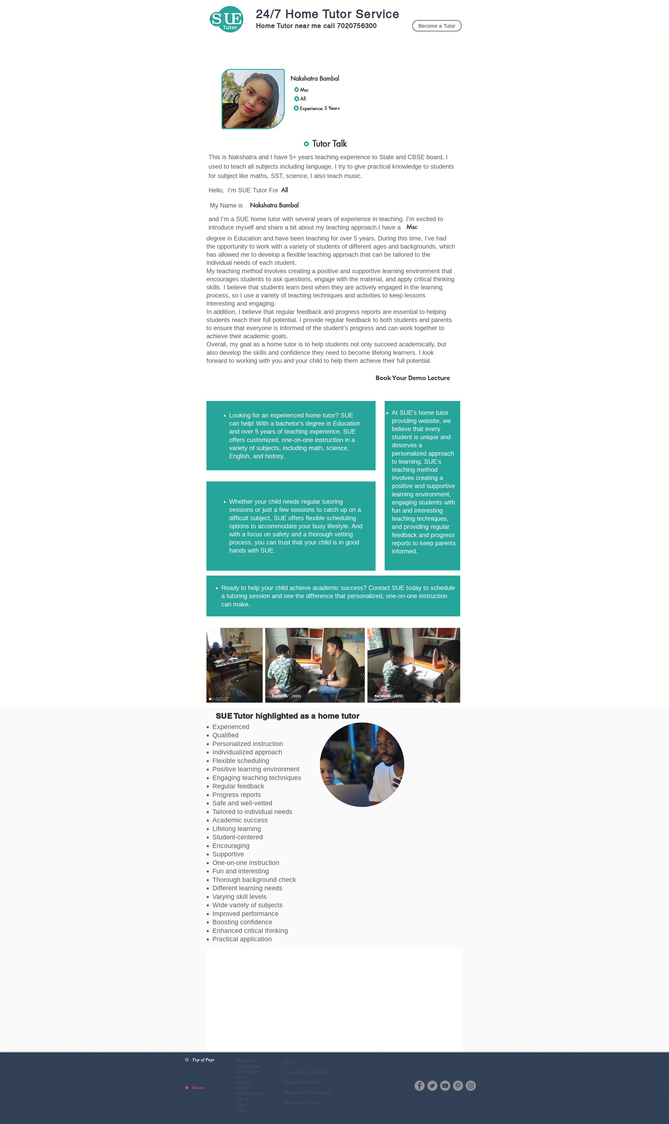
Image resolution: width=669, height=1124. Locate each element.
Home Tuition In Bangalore (307, 1092)
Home (289, 1062)
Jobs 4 (242, 1099)
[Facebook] (419, 1086)
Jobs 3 (242, 1088)
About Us (244, 1082)
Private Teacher (249, 1093)
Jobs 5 (242, 1104)
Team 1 (242, 1110)
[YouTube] (445, 1086)
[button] (437, 25)
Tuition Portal (247, 1066)
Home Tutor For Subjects (305, 1072)
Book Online (247, 1071)
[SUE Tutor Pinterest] (458, 1086)
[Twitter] (432, 1086)
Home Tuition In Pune (302, 1082)
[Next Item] (451, 665)
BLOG (241, 1077)
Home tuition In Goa (302, 1102)
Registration (246, 1060)
